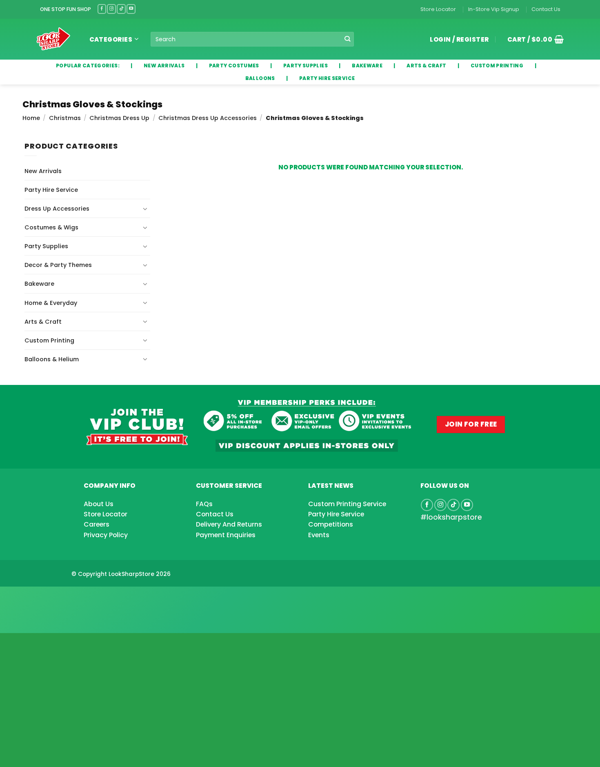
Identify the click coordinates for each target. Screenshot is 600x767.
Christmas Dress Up (119, 118)
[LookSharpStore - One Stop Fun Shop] (53, 39)
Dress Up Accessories (56, 209)
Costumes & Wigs (51, 227)
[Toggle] (145, 208)
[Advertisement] (65, 597)
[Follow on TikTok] (121, 8)
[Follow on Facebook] (102, 8)
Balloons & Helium (51, 359)
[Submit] (347, 39)
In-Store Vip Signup (493, 9)
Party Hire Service (51, 190)
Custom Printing (49, 340)
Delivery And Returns (229, 524)
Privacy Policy (106, 535)
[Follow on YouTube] (131, 8)
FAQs (204, 504)
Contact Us (545, 9)
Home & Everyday (50, 303)
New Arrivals (43, 171)
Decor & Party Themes (58, 265)
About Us (98, 504)
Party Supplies (46, 246)
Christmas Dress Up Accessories (207, 118)
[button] (532, 39)
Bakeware (39, 284)
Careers (96, 524)
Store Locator (438, 9)
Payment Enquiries (226, 535)
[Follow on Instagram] (111, 8)
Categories (111, 39)
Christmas (65, 118)
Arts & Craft (43, 322)
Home (31, 118)
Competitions (330, 524)
